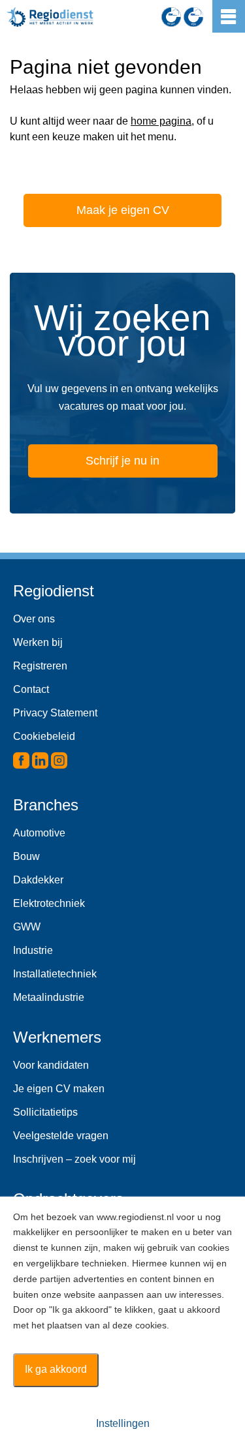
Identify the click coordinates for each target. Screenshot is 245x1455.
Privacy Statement (55, 712)
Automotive (39, 832)
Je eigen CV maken (59, 1088)
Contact (31, 689)
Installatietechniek (55, 973)
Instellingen (123, 1423)
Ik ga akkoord (56, 1369)
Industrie (33, 950)
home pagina (161, 121)
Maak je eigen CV (122, 210)
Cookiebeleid (44, 736)
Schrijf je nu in (122, 460)
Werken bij (38, 642)
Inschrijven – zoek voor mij (74, 1159)
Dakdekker (38, 879)
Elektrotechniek (49, 903)
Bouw (26, 856)
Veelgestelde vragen (60, 1135)
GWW (27, 926)
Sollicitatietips (45, 1112)
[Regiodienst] (50, 17)
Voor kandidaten (51, 1065)
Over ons (34, 618)
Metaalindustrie (48, 997)
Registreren (40, 665)
